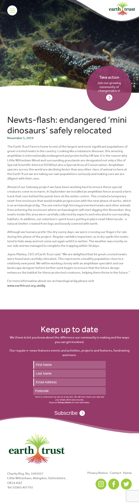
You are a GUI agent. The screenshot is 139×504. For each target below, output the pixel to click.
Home (127, 473)
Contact (115, 473)
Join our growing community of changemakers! (109, 84)
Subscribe (66, 413)
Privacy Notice (97, 473)
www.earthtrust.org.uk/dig (26, 285)
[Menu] (12, 10)
